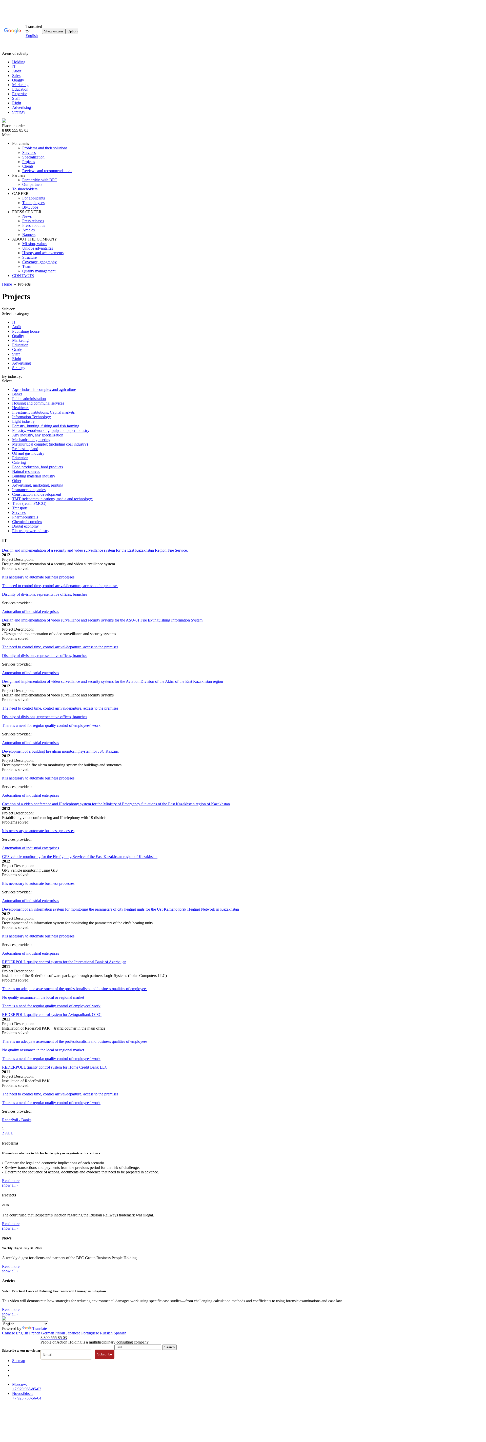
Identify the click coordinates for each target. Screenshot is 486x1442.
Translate (39, 1328)
